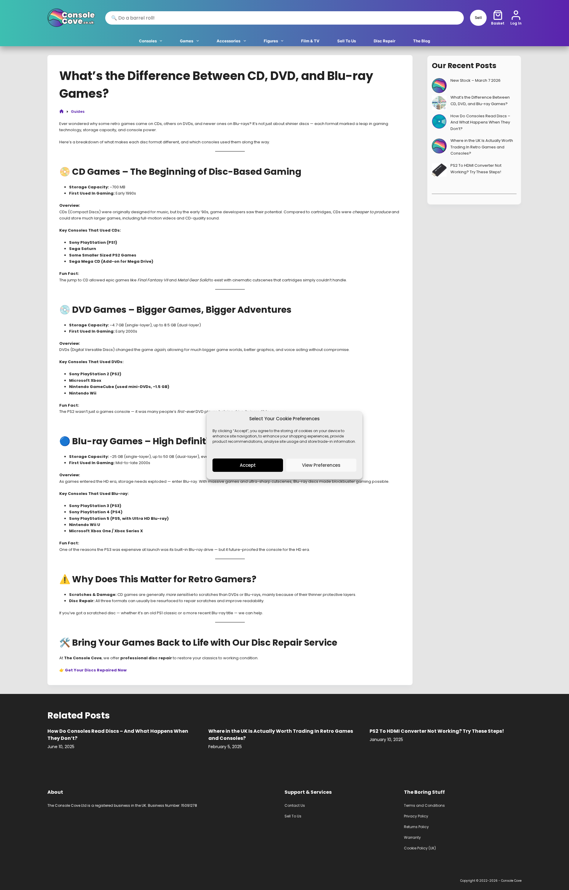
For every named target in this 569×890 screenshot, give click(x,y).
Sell (478, 17)
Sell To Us (346, 41)
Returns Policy (416, 826)
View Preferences (321, 465)
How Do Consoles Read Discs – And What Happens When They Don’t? (480, 122)
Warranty (412, 837)
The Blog (421, 41)
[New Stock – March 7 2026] (439, 85)
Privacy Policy (416, 816)
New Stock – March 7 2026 (475, 80)
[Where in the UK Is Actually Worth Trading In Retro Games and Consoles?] (439, 146)
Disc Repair (384, 41)
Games (186, 41)
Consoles (148, 41)
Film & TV (310, 41)
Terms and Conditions (424, 805)
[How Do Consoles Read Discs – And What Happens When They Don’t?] (439, 121)
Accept (248, 465)
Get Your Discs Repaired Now (96, 670)
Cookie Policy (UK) (420, 848)
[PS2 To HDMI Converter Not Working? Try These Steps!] (439, 170)
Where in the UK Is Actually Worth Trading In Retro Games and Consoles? (481, 147)
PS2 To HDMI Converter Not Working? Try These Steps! (437, 731)
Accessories (228, 41)
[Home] (61, 111)
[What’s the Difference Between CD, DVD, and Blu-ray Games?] (439, 102)
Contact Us (294, 805)
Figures (271, 41)
